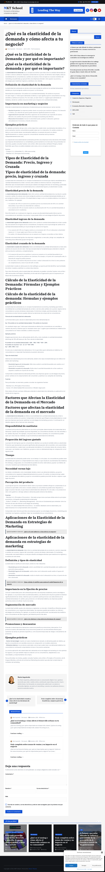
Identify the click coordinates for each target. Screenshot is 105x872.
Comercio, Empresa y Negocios (81, 98)
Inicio (5, 23)
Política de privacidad (81, 869)
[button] (102, 852)
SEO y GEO (75, 110)
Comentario (9, 774)
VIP (73, 114)
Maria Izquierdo (11, 49)
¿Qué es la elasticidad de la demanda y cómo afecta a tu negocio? (26, 23)
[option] (15, 838)
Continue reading (16, 733)
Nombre (8, 788)
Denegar (84, 865)
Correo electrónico (43, 788)
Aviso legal (89, 869)
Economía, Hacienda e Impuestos (82, 106)
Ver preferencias (96, 865)
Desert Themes (33, 869)
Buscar (74, 31)
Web (6, 796)
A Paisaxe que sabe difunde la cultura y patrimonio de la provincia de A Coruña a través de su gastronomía (85, 49)
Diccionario (13, 19)
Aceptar (71, 865)
